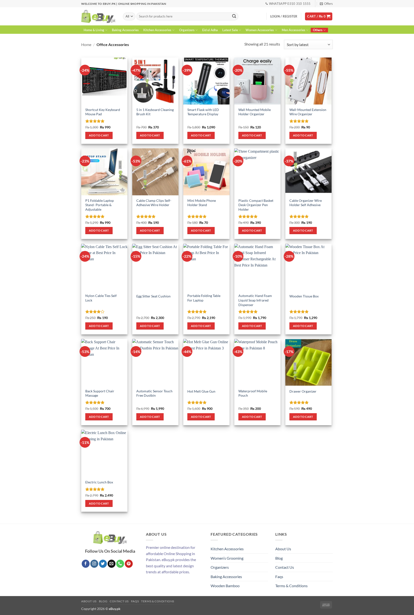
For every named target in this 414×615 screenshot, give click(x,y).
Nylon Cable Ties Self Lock (101, 298)
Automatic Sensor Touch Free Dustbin (154, 393)
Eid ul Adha (210, 30)
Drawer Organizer (302, 391)
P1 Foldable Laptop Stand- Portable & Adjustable (99, 204)
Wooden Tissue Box (304, 296)
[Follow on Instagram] (94, 564)
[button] (326, 3)
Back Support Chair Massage (99, 393)
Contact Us (284, 567)
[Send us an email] (111, 564)
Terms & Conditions (291, 585)
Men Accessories (293, 30)
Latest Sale (230, 30)
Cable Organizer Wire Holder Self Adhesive (305, 202)
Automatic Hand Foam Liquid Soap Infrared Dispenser (255, 300)
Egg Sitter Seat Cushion (153, 296)
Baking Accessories (125, 30)
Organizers (187, 30)
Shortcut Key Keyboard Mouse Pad (102, 112)
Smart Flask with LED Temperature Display (203, 112)
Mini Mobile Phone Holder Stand (201, 202)
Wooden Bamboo (225, 585)
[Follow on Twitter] (103, 564)
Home (86, 44)
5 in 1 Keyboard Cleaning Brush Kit (155, 112)
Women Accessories (260, 30)
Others (317, 30)
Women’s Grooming (227, 558)
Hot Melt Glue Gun (201, 391)
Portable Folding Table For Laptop (203, 298)
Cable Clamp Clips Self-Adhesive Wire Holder (153, 202)
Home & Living (94, 30)
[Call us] (120, 564)
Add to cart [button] (99, 135)
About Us (283, 548)
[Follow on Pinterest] (129, 564)
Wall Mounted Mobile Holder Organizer (254, 112)
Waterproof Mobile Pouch (252, 393)
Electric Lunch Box (99, 482)
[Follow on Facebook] (86, 564)
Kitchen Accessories (157, 30)
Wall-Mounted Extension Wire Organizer (307, 112)
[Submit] (234, 16)
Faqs (279, 576)
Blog (279, 558)
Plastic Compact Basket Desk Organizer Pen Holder (255, 204)
